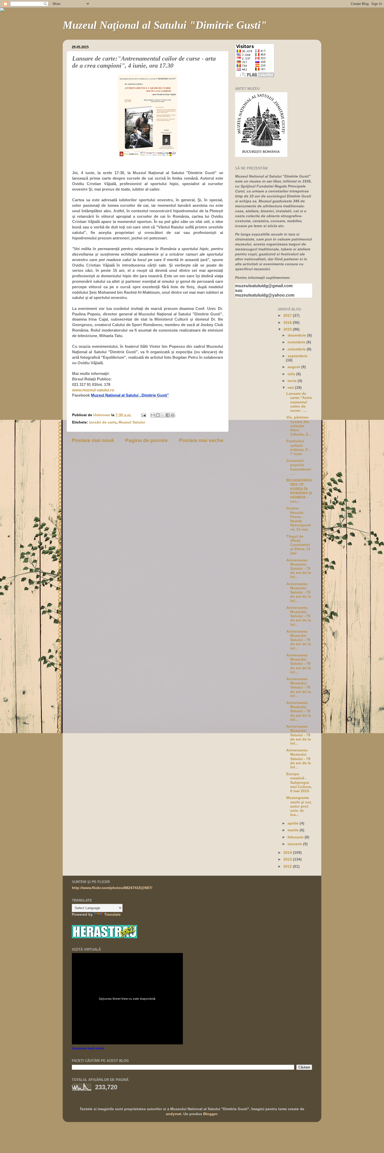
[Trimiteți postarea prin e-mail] (143, 415)
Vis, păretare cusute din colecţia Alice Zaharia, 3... (298, 425)
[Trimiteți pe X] (162, 415)
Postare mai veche (201, 440)
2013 (288, 859)
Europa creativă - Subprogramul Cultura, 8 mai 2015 (299, 782)
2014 (288, 853)
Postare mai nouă (93, 440)
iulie (292, 374)
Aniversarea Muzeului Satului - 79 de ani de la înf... (298, 568)
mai (291, 388)
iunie (293, 381)
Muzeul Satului (132, 422)
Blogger (210, 1114)
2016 (288, 323)
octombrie (297, 349)
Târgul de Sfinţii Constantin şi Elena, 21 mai (298, 544)
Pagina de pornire (146, 440)
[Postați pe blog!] (157, 415)
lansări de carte (103, 422)
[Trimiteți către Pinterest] (172, 415)
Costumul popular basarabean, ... (298, 467)
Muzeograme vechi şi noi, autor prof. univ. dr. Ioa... (299, 806)
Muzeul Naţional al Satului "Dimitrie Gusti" (165, 25)
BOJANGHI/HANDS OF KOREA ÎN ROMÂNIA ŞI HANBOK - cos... (299, 490)
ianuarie (295, 844)
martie (294, 830)
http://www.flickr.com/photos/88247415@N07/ (112, 888)
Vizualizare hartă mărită (88, 1048)
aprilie (294, 823)
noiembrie (297, 342)
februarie (296, 837)
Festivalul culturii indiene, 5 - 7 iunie (298, 447)
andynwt (173, 1114)
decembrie (297, 335)
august (294, 367)
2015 (288, 329)
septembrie (297, 356)
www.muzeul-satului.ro (93, 390)
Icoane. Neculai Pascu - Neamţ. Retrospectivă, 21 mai (298, 518)
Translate (112, 914)
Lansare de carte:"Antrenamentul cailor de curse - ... (299, 402)
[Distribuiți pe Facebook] (167, 415)
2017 (288, 315)
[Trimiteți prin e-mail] (152, 415)
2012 (288, 866)
